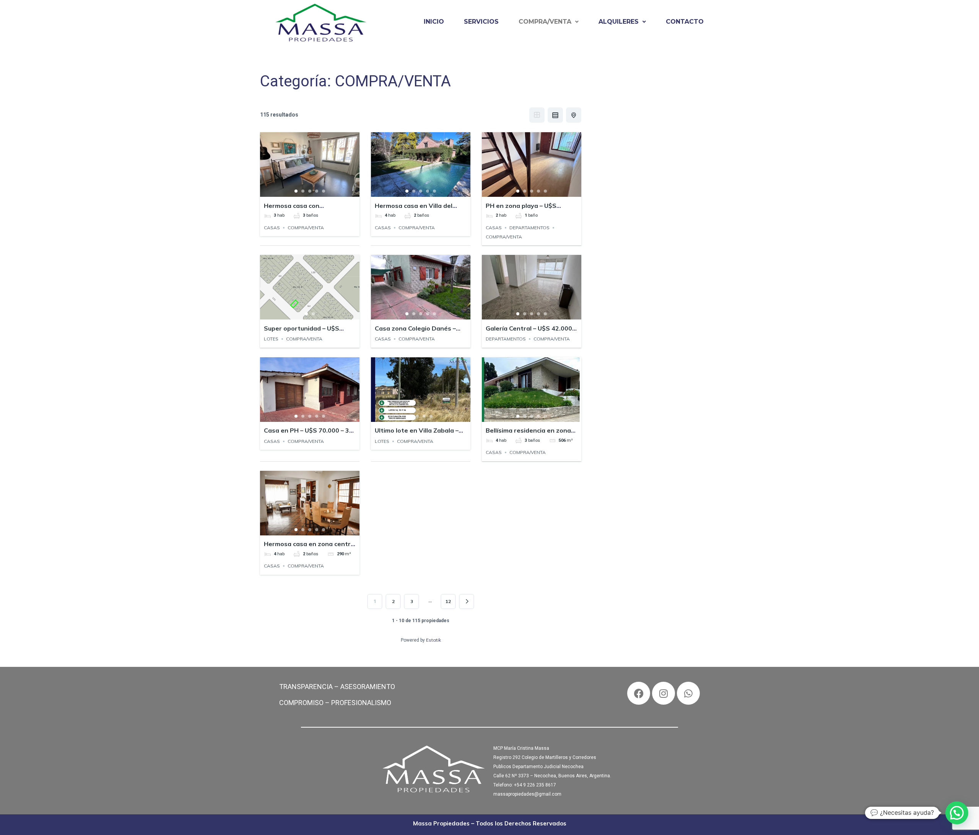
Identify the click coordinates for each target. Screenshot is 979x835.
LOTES (271, 339)
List (555, 115)
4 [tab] (316, 191)
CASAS (272, 227)
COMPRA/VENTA (545, 21)
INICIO (434, 21)
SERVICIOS (481, 21)
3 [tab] (309, 191)
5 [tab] (323, 191)
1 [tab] (296, 191)
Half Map (573, 115)
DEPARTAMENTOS (529, 227)
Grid (537, 115)
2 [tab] (302, 191)
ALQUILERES (618, 21)
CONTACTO (685, 21)
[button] (549, 22)
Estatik (433, 640)
